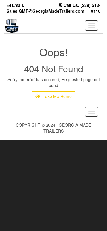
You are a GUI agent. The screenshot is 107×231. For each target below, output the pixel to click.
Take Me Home (57, 96)
